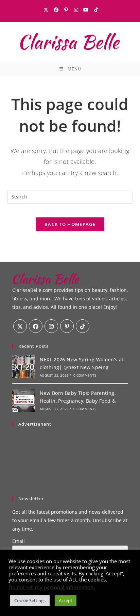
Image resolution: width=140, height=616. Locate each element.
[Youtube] (86, 10)
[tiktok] (82, 326)
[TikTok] (95, 10)
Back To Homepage (70, 224)
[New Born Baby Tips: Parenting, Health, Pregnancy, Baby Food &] (23, 400)
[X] (46, 10)
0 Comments (85, 375)
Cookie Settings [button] (30, 600)
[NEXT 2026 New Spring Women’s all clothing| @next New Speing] (23, 366)
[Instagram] (76, 10)
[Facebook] (56, 10)
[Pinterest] (66, 10)
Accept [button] (65, 600)
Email (18, 541)
